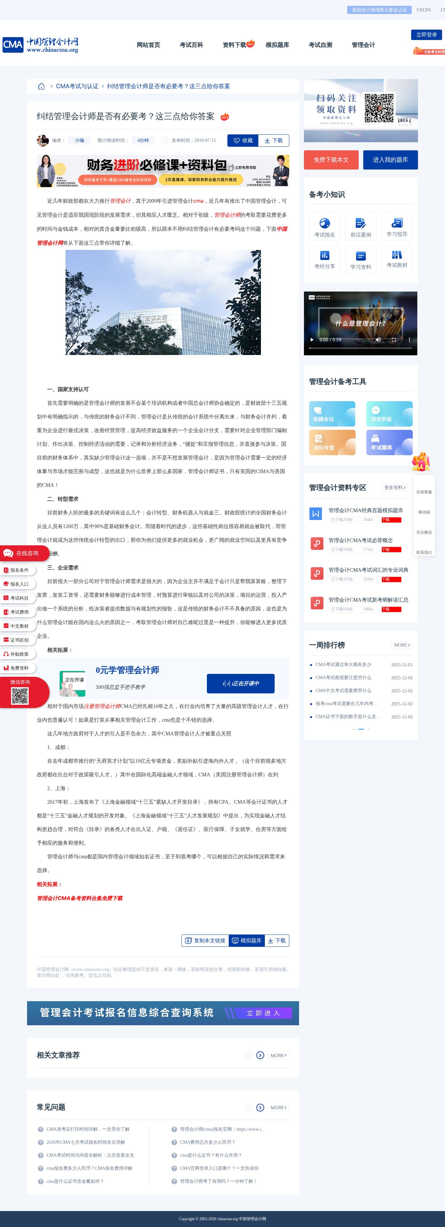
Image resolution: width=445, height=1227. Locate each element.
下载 (386, 519)
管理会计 (363, 45)
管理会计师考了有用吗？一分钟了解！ (219, 1181)
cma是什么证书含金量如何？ (75, 1181)
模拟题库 (277, 45)
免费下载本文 (331, 160)
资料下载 (234, 45)
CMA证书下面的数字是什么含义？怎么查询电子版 (348, 716)
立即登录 (426, 34)
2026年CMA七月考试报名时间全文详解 (86, 1142)
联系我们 (424, 552)
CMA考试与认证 (77, 86)
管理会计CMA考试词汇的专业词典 (369, 570)
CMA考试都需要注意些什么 (343, 677)
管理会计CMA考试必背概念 (361, 540)
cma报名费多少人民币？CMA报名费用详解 (90, 1168)
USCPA (424, 9)
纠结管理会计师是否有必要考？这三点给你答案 (168, 86)
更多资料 (393, 487)
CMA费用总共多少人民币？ (208, 1142)
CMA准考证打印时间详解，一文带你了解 (88, 1129)
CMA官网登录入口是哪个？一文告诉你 (219, 1168)
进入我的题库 (390, 160)
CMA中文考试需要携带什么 (343, 690)
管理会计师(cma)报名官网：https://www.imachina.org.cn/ (224, 1129)
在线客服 (424, 491)
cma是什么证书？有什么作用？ (211, 1155)
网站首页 (148, 45)
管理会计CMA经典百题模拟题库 (366, 510)
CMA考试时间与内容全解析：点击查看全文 (90, 1155)
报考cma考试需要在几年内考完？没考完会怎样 (348, 703)
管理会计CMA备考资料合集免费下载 (79, 898)
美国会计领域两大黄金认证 (379, 9)
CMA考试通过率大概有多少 (343, 664)
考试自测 (320, 45)
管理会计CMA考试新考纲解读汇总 (369, 600)
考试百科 (191, 45)
